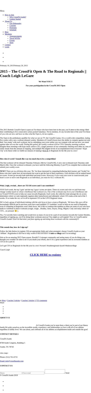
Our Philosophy (15, 23)
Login (7, 47)
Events (12, 40)
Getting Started (15, 19)
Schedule (12, 30)
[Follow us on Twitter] (48, 56)
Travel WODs (14, 38)
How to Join (9, 15)
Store (11, 43)
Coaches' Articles (13, 301)
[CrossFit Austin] (48, 52)
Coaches (12, 26)
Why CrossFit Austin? (17, 17)
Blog (6, 32)
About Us (8, 21)
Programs (13, 28)
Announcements (15, 36)
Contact (8, 45)
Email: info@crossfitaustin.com (11, 361)
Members (8, 34)
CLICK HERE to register (45, 254)
